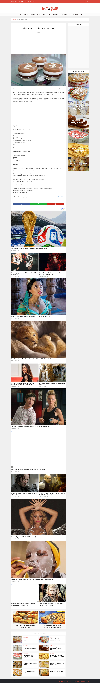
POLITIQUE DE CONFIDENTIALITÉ (65, 681)
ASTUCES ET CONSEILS (74, 14)
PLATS (44, 14)
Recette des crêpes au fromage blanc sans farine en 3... (57, 656)
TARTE (33, 1)
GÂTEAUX (32, 14)
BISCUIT (17, 1)
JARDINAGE (64, 14)
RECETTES (26, 14)
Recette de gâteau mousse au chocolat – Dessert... (78, 122)
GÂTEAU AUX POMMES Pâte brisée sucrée (57, 664)
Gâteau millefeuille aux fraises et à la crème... (56, 639)
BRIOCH (21, 1)
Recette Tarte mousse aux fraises (30, 639)
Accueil (14, 19)
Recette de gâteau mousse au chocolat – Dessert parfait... (57, 648)
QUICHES (25, 1)
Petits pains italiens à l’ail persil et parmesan (56, 672)
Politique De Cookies (76, 681)
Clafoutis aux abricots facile (29, 672)
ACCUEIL (13, 1)
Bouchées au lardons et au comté (30, 664)
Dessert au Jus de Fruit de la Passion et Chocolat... (29, 647)
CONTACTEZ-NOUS (85, 681)
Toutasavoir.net (26, 681)
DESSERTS (39, 14)
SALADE (29, 1)
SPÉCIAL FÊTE (56, 14)
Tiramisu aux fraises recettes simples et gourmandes (28, 656)
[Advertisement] (39, 42)
